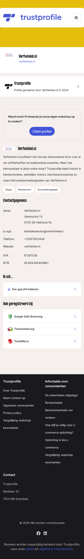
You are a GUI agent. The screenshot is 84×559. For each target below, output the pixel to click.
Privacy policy (12, 412)
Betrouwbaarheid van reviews (59, 413)
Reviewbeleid (53, 402)
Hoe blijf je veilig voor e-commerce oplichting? (60, 428)
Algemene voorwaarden (18, 405)
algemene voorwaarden (56, 549)
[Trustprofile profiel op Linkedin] (45, 533)
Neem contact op (14, 398)
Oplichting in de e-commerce (57, 443)
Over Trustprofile (14, 390)
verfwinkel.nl (27, 61)
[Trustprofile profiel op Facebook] (38, 533)
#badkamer (24, 189)
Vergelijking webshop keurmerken (17, 424)
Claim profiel (42, 131)
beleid (30, 549)
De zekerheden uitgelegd (61, 395)
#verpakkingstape (48, 189)
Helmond (42, 222)
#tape (8, 189)
